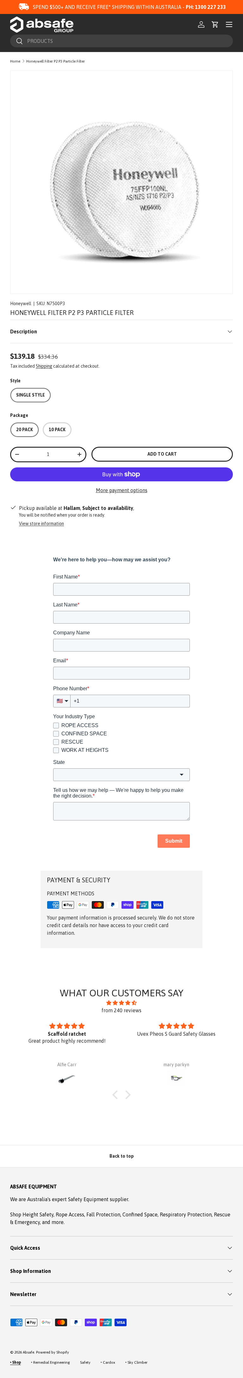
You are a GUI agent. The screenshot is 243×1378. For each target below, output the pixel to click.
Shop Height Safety (31, 1214)
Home (15, 61)
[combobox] (121, 41)
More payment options (121, 490)
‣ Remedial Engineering (50, 1362)
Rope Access (70, 1214)
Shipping (44, 366)
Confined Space (140, 1214)
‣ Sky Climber (136, 1362)
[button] (215, 24)
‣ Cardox (108, 1362)
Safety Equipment (89, 1199)
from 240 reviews (121, 1010)
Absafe (28, 1352)
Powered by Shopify (52, 1352)
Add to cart (162, 454)
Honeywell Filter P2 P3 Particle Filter (55, 61)
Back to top (121, 1156)
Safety (85, 1362)
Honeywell (20, 303)
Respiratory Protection (186, 1214)
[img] (121, 1003)
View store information (41, 523)
